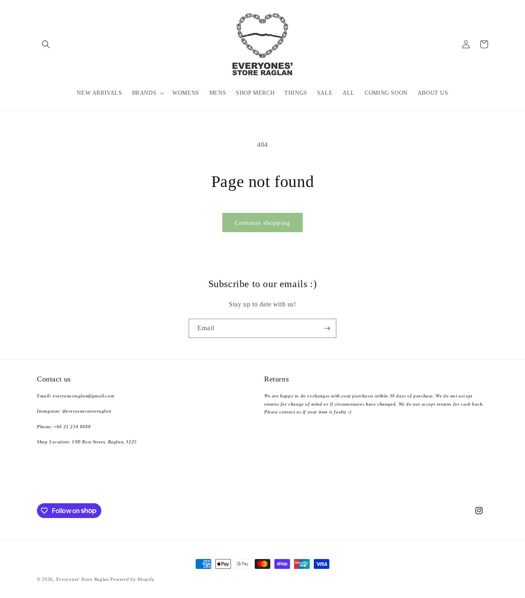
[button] (46, 44)
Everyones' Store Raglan (82, 579)
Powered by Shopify (132, 579)
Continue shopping (262, 222)
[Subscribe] (327, 328)
